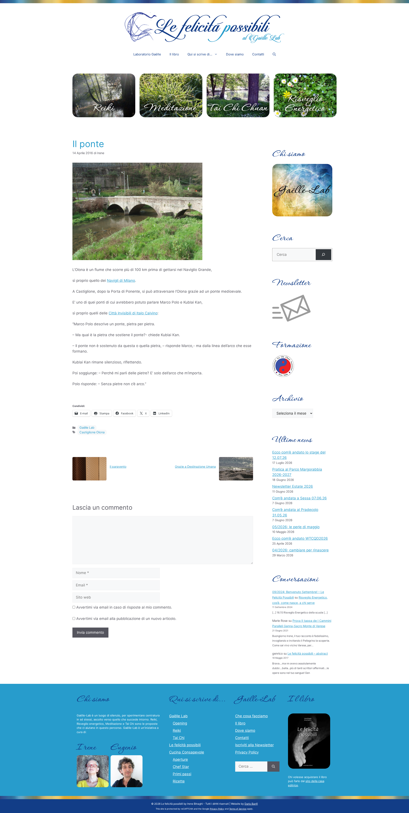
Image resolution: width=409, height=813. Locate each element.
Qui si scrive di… (199, 54)
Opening (180, 723)
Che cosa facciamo (251, 716)
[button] (274, 54)
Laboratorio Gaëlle (147, 54)
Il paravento (118, 466)
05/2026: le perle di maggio (296, 527)
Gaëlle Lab (86, 427)
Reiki (177, 730)
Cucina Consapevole (186, 752)
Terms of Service (237, 808)
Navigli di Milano (121, 280)
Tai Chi (178, 738)
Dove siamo (235, 54)
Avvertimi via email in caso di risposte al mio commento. (124, 607)
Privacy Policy (247, 752)
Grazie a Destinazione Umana (195, 466)
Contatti (258, 54)
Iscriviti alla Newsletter (254, 745)
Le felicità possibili (185, 745)
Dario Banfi (251, 803)
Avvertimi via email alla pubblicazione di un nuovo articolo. (126, 618)
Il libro (174, 54)
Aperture (180, 759)
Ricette (179, 781)
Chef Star (181, 767)
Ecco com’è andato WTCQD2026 (300, 538)
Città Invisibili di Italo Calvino (133, 313)
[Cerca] (323, 254)
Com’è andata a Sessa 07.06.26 (299, 498)
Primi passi (182, 774)
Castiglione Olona (92, 432)
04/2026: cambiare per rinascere (300, 550)
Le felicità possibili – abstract (308, 653)
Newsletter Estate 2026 (292, 486)
